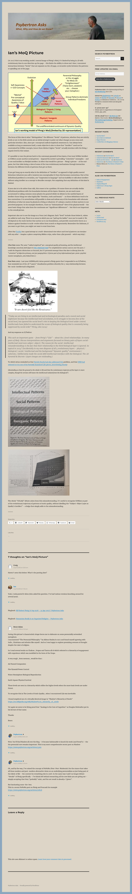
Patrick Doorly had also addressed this (48, 362)
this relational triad (41, 248)
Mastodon (111, 98)
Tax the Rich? (101, 136)
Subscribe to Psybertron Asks (105, 79)
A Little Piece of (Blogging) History (107, 142)
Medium (97, 100)
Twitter (97, 98)
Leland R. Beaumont (103, 158)
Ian (14, 586)
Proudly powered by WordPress (29, 885)
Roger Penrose (101, 140)
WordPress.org (101, 221)
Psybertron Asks (13, 885)
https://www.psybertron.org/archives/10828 (25, 790)
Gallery (99, 188)
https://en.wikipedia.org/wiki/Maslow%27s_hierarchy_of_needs (33, 702)
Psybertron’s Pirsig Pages (104, 186)
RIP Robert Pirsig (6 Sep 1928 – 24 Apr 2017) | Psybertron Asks (40, 610)
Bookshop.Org (99, 122)
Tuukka (18, 232)
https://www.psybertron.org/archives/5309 (24, 747)
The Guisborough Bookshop (103, 120)
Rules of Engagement (103, 180)
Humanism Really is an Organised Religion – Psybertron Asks (39, 619)
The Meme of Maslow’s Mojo (114, 162)
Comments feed (101, 219)
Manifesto (119, 160)
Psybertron (17, 734)
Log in (98, 215)
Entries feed (100, 217)
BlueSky (103, 98)
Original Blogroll (102, 184)
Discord (119, 98)
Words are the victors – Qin (105, 160)
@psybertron (106, 96)
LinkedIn (116, 96)
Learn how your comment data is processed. (55, 859)
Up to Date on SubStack (104, 138)
